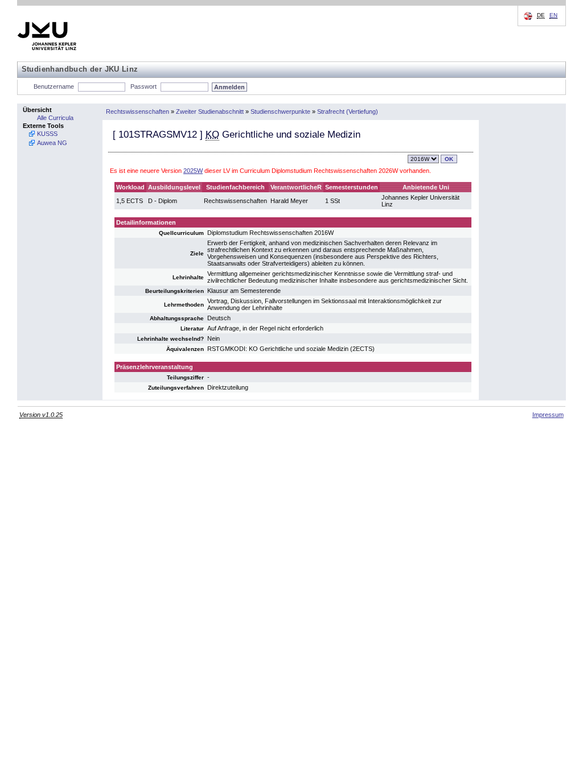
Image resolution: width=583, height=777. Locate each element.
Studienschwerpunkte (280, 111)
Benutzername (54, 86)
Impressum (548, 414)
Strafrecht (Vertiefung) (347, 111)
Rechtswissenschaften (137, 111)
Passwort (143, 86)
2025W (193, 170)
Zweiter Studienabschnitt (210, 111)
